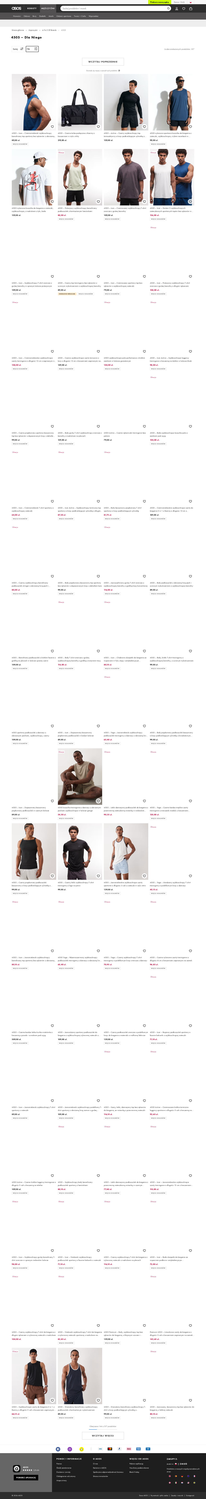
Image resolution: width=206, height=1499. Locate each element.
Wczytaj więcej (103, 1435)
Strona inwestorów (100, 1476)
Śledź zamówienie (63, 1468)
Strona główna (18, 30)
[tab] (17, 16)
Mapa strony (61, 1480)
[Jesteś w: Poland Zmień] (190, 2)
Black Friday (134, 1472)
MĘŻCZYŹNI (48, 8)
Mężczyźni (33, 30)
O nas (95, 1463)
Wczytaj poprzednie (103, 61)
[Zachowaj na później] (52, 126)
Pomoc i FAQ (179, 2)
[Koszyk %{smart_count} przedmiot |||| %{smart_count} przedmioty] (190, 8)
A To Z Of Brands (49, 30)
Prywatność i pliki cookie (159, 1495)
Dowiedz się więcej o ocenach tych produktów (101, 71)
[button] (170, 1476)
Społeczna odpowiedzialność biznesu (108, 1472)
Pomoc (59, 1463)
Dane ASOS (143, 1495)
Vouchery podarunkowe (139, 1468)
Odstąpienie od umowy (65, 1476)
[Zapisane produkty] (183, 8)
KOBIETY (32, 8)
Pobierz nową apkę (159, 2)
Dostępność (190, 1495)
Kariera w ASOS (99, 1468)
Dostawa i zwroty (63, 1472)
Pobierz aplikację (136, 1463)
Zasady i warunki (177, 1495)
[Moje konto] (176, 8)
